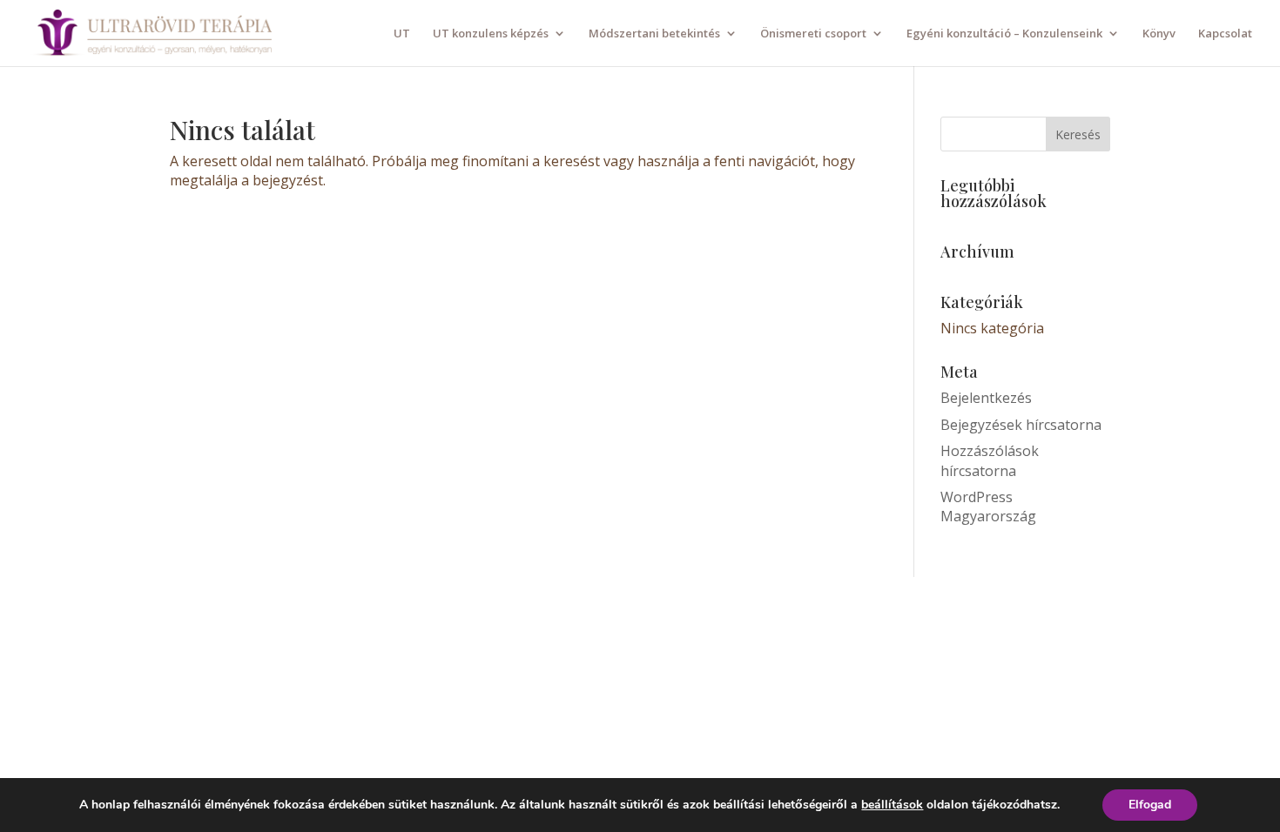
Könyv (1159, 34)
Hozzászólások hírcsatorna (989, 460)
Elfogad (1149, 804)
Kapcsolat (1225, 34)
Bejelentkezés (986, 397)
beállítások (892, 805)
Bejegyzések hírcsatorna (1020, 424)
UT (402, 34)
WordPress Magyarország (988, 506)
